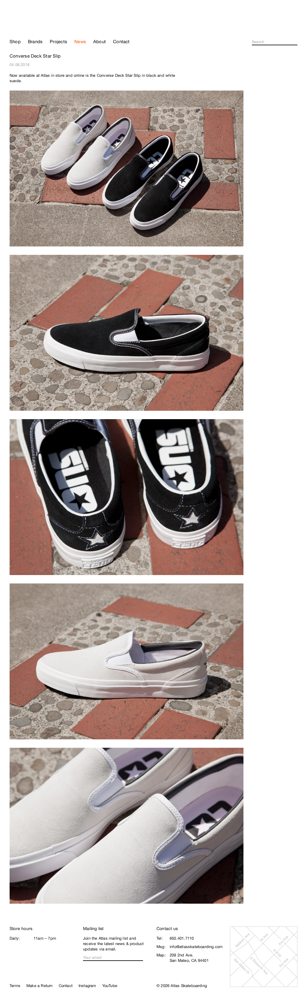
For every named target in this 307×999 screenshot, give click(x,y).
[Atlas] (30, 25)
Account (295, 27)
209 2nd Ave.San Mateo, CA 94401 (189, 958)
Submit (295, 42)
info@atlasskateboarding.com (196, 946)
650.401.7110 (182, 938)
